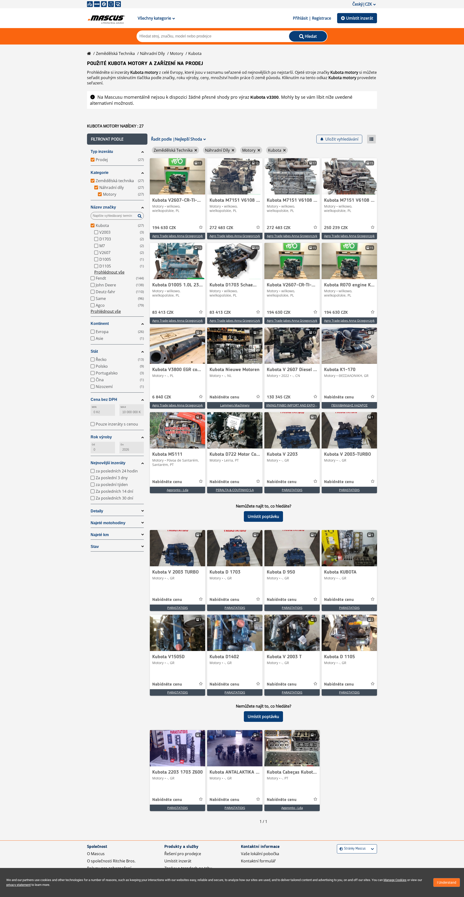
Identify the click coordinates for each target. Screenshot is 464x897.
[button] (117, 139)
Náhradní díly (152, 53)
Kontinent (100, 323)
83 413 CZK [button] (163, 312)
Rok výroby (101, 437)
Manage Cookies (395, 880)
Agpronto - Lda (177, 490)
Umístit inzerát (359, 18)
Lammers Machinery (235, 405)
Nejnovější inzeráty (108, 463)
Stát (94, 351)
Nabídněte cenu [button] (224, 397)
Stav (95, 547)
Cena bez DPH (104, 399)
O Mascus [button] (96, 853)
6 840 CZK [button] (161, 397)
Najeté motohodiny (108, 523)
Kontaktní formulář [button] (258, 861)
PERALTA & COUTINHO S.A (235, 490)
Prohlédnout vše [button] (109, 272)
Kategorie (100, 173)
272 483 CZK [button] (221, 228)
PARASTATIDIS (292, 490)
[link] (177, 176)
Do (122, 444)
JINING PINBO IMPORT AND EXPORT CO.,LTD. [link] (298, 405)
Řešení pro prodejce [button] (182, 853)
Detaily (97, 511)
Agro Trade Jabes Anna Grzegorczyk (177, 236)
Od (93, 444)
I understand (446, 882)
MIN (94, 407)
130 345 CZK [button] (278, 397)
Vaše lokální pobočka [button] (260, 853)
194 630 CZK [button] (164, 228)
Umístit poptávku (263, 516)
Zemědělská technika (115, 53)
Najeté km (100, 535)
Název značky (103, 207)
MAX (123, 407)
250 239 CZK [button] (336, 228)
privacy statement (18, 885)
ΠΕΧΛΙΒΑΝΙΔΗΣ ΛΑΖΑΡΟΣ (349, 405)
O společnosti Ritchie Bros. (111, 861)
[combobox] (340, 849)
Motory (176, 53)
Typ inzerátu (102, 152)
